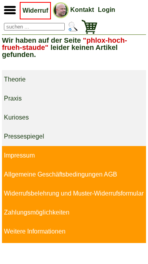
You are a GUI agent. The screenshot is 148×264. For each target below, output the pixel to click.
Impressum (19, 155)
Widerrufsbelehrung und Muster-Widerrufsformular (74, 193)
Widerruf (35, 10)
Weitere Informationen (35, 231)
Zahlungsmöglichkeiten (36, 212)
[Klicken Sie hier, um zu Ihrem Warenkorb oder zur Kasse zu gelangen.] (87, 26)
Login (106, 9)
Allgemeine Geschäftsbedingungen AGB (60, 174)
